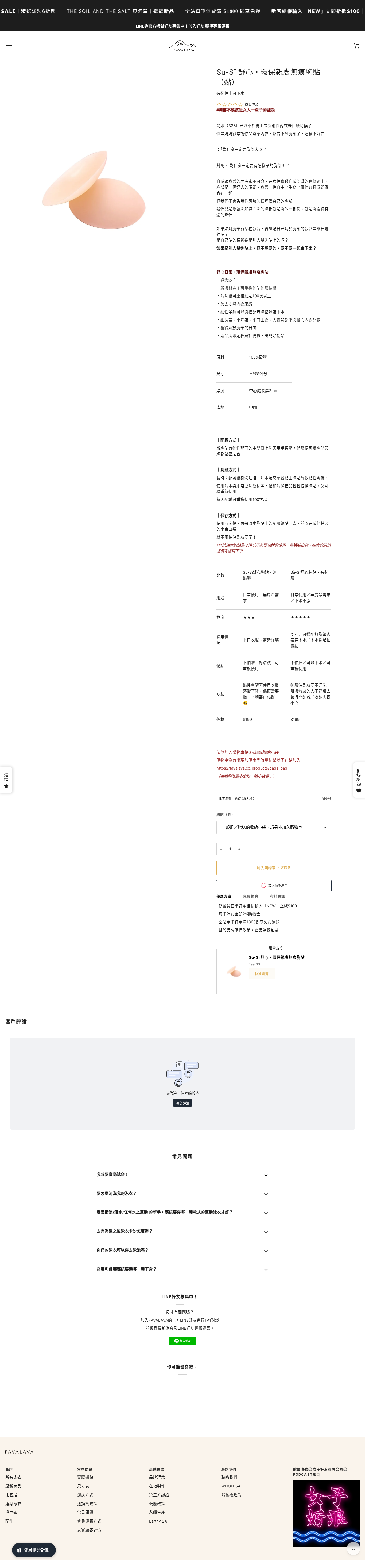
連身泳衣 (13, 1503)
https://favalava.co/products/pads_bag (251, 768)
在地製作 (157, 1486)
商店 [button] (9, 1469)
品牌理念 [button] (156, 1469)
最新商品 (13, 1486)
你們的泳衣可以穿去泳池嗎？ (123, 1250)
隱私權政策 (231, 1495)
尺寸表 (83, 1486)
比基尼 (11, 1495)
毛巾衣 (11, 1512)
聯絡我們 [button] (228, 1469)
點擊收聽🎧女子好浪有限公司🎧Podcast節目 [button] (320, 1472)
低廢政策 (157, 1503)
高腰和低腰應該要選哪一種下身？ (127, 1269)
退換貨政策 (87, 1503)
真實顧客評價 (89, 1530)
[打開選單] (13, 46)
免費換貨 (250, 896)
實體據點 (85, 1477)
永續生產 (157, 1512)
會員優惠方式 (89, 1521)
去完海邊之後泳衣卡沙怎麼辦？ (125, 1231)
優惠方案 (224, 896)
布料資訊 (277, 896)
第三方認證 (159, 1495)
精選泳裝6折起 (38, 11)
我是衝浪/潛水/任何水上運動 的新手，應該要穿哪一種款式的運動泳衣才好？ (165, 1212)
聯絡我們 (229, 1477)
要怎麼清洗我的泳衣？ (117, 1193)
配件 (9, 1521)
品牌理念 (157, 1477)
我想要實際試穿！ (113, 1174)
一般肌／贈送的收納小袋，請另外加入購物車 (262, 827)
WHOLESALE (233, 1486)
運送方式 (85, 1495)
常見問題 (85, 1512)
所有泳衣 (13, 1477)
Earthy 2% (158, 1521)
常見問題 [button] (84, 1469)
